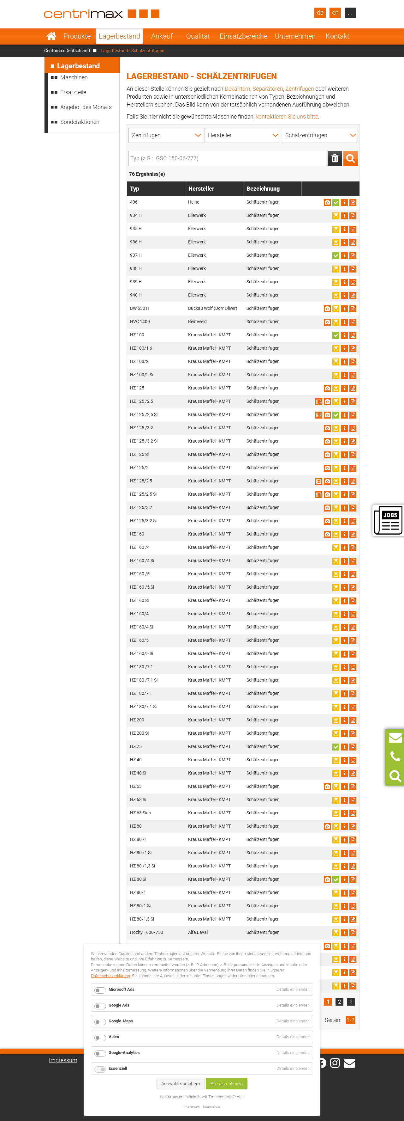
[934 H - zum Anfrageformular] (352, 215)
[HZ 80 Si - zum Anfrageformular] (352, 879)
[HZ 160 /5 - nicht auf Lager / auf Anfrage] (335, 574)
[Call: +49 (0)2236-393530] (395, 757)
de (320, 12)
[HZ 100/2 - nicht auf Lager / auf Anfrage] (335, 361)
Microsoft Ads (121, 989)
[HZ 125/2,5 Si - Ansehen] (318, 494)
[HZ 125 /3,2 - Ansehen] (344, 428)
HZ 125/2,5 (141, 480)
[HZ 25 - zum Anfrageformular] (352, 747)
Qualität (198, 36)
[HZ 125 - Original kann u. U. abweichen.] (327, 388)
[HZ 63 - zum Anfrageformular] (352, 786)
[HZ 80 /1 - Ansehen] (344, 839)
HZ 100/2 (139, 361)
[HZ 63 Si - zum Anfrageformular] (352, 800)
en (335, 12)
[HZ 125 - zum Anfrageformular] (352, 388)
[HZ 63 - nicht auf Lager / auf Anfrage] (335, 786)
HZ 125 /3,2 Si (143, 441)
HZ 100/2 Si (141, 374)
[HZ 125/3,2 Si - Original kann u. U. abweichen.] (327, 521)
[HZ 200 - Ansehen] (344, 720)
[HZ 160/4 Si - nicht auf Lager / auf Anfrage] (335, 627)
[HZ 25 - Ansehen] (344, 747)
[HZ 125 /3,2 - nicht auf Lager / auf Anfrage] (335, 428)
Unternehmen (295, 36)
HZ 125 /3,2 (141, 427)
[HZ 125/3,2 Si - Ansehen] (344, 521)
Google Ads (119, 1005)
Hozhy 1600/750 (146, 932)
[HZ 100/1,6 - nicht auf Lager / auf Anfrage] (335, 348)
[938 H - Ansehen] (344, 269)
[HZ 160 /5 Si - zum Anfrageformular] (352, 587)
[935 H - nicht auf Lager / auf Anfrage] (335, 229)
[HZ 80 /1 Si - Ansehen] (344, 853)
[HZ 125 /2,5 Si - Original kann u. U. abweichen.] (327, 415)
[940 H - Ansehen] (344, 295)
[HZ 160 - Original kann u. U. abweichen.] (327, 534)
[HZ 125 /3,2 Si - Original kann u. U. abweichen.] (327, 441)
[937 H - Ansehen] (344, 255)
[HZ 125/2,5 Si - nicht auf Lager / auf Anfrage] (335, 494)
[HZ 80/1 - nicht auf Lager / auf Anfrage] (335, 893)
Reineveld (197, 321)
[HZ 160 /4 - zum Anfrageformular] (352, 547)
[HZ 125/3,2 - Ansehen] (344, 508)
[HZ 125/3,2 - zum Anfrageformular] (352, 508)
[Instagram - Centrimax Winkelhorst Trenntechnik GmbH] (335, 1062)
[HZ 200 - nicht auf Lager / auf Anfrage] (335, 720)
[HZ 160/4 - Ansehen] (344, 614)
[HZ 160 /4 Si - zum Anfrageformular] (352, 561)
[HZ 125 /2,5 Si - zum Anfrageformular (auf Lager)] (335, 415)
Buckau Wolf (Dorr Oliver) (212, 308)
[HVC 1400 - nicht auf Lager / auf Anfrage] (335, 322)
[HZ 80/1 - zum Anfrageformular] (352, 893)
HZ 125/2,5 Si (143, 494)
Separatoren (267, 88)
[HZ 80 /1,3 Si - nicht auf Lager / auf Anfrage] (335, 866)
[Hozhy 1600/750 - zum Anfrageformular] (352, 932)
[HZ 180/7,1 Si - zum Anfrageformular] (352, 707)
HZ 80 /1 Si (141, 852)
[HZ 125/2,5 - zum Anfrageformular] (352, 481)
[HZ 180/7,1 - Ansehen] (344, 693)
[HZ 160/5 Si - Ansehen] (344, 654)
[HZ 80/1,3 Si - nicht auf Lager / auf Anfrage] (335, 919)
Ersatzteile (73, 92)
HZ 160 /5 (140, 573)
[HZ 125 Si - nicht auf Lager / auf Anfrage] (335, 454)
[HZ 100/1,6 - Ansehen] (344, 348)
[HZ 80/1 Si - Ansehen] (344, 906)
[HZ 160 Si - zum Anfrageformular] (352, 600)
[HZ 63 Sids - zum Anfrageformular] (352, 813)
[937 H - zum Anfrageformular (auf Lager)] (335, 255)
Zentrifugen (299, 88)
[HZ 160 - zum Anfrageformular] (352, 534)
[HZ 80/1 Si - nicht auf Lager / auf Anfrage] (335, 906)
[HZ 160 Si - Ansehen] (344, 600)
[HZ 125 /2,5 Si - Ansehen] (318, 415)
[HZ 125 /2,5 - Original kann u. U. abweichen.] (327, 401)
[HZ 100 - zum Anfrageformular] (352, 335)
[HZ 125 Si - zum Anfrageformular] (352, 454)
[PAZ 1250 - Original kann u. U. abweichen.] (327, 946)
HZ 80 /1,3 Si (142, 865)
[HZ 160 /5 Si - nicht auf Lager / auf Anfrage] (335, 587)
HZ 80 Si (138, 879)
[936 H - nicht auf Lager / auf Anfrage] (335, 242)
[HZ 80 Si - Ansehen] (344, 879)
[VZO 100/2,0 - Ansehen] (344, 986)
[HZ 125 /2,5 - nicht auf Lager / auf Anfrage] (335, 401)
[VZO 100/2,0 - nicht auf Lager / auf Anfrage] (335, 986)
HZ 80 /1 (138, 839)
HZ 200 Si (139, 733)
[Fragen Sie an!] (395, 738)
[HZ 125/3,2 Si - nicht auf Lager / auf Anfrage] (335, 521)
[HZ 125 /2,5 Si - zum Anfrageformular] (352, 415)
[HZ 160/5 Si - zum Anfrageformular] (352, 654)
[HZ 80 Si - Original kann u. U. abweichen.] (327, 879)
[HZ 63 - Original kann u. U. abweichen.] (327, 786)
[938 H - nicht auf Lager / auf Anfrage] (335, 269)
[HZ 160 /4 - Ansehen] (344, 547)
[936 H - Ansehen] (344, 242)
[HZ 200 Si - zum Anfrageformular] (352, 733)
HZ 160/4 (139, 613)
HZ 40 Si (138, 772)
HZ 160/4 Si (141, 626)
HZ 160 (137, 533)
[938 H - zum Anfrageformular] (352, 269)
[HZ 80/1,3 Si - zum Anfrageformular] (352, 919)
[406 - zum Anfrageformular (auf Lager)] (335, 202)
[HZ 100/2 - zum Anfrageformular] (352, 361)
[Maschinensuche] (395, 776)
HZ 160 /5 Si (142, 587)
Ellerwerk (197, 215)
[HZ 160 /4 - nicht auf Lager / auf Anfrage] (335, 547)
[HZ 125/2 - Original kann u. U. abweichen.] (327, 468)
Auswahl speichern (180, 1084)
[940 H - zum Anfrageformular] (352, 295)
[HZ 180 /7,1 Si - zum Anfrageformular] (352, 680)
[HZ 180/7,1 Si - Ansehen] (344, 707)
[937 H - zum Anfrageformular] (352, 255)
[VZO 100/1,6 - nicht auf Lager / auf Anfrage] (335, 959)
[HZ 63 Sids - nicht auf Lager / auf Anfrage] (335, 813)
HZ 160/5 (139, 640)
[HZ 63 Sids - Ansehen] (344, 813)
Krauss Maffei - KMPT (209, 334)
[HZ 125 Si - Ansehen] (344, 454)
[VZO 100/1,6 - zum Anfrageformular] (352, 959)
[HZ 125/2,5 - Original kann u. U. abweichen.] (327, 481)
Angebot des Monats (86, 107)
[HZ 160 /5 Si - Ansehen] (344, 587)
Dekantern (237, 88)
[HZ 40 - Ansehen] (344, 760)
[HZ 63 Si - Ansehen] (344, 800)
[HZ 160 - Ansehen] (344, 534)
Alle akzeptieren (227, 1084)
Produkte (77, 36)
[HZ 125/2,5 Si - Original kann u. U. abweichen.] (327, 494)
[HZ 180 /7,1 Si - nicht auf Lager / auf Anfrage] (335, 680)
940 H (136, 294)
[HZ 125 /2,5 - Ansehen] (318, 401)
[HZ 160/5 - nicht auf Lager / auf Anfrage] (335, 640)
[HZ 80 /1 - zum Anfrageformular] (352, 839)
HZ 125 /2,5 (141, 401)
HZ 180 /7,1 (141, 666)
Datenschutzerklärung (110, 975)
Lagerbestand (119, 36)
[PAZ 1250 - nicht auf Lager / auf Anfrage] (335, 946)
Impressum (63, 1060)
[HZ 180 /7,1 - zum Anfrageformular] (352, 667)
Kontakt (337, 36)
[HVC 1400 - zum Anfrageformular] (352, 322)
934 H (136, 215)
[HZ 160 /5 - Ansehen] (344, 574)
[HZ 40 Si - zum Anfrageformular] (352, 773)
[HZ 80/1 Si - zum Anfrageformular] (352, 906)
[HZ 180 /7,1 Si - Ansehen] (344, 680)
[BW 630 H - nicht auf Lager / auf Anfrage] (335, 308)
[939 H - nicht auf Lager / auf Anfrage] (335, 282)
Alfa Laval (198, 932)
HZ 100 (137, 334)
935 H (136, 228)
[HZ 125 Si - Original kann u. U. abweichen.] (327, 454)
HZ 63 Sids (140, 812)
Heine (193, 202)
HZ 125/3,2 (141, 507)
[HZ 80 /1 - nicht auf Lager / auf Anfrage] (335, 839)
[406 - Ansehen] (344, 202)
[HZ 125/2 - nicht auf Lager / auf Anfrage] (335, 468)
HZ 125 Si (139, 454)
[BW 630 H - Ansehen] (344, 308)
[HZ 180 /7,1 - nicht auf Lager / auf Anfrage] (335, 667)
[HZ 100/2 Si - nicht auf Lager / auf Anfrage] (335, 375)
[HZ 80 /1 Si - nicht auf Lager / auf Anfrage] (335, 853)
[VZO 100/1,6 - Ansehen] (344, 959)
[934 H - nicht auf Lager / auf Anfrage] (335, 215)
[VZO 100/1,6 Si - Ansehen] (344, 972)
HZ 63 (136, 786)
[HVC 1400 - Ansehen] (344, 322)
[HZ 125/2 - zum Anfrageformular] (352, 468)
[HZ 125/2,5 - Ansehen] (318, 481)
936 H (136, 241)
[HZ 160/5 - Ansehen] (344, 640)
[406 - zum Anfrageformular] (352, 202)
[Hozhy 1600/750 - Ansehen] (344, 932)
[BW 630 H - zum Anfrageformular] (352, 308)
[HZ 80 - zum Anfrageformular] (352, 826)
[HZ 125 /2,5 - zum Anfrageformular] (352, 401)
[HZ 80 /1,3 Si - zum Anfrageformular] (352, 866)
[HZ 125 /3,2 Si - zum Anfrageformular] (352, 441)
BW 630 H (139, 308)
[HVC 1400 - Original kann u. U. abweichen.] (327, 322)
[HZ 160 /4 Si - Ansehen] (344, 561)
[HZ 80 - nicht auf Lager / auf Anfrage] (335, 826)
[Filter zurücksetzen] (335, 158)
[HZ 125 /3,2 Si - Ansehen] (344, 441)
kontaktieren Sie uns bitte (287, 116)
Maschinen (74, 77)
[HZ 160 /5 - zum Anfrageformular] (352, 574)
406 (134, 202)
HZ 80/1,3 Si (142, 919)
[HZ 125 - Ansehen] (344, 388)
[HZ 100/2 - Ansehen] (344, 361)
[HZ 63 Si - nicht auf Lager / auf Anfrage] (335, 800)
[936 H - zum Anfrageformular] (352, 242)
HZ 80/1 (138, 892)
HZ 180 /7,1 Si (143, 680)
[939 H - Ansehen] (344, 282)
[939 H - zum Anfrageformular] (352, 282)
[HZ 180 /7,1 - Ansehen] (344, 667)
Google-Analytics (124, 1052)
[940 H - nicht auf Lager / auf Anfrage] (335, 295)
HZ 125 (137, 387)
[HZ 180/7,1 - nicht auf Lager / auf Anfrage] (335, 693)
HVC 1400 (140, 321)
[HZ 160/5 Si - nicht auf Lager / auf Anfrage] (335, 654)
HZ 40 (136, 759)
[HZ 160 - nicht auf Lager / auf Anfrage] (335, 534)
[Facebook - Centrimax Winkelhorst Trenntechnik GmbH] (321, 1063)
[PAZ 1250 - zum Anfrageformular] (352, 946)
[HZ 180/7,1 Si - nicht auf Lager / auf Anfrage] (335, 707)
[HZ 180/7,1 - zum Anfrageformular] (352, 693)
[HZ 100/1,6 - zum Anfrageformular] (352, 348)
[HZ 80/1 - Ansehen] (344, 893)
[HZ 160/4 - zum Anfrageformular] (352, 614)
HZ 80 (136, 826)
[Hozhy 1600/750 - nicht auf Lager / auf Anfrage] (335, 932)
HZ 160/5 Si (141, 653)
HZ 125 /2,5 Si (143, 414)
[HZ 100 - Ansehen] (344, 335)
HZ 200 (137, 719)
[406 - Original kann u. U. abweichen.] (327, 202)
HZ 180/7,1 (141, 693)
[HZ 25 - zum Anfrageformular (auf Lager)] (335, 747)
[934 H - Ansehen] (344, 215)
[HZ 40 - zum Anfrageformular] (352, 760)
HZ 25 (136, 746)
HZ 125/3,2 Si (143, 520)
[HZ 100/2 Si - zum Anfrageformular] (352, 375)
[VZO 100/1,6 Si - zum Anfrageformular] (352, 972)
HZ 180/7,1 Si (143, 706)
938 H (136, 268)
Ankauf (162, 36)
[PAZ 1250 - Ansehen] (344, 946)
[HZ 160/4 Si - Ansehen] (344, 627)
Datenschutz (211, 1106)
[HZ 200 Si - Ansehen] (344, 733)
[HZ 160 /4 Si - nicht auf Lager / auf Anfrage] (335, 561)
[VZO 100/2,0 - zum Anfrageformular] (352, 986)
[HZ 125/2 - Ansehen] (344, 468)
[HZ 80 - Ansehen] (344, 826)
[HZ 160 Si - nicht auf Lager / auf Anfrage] (335, 600)
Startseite (51, 36)
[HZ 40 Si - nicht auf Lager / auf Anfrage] (335, 773)
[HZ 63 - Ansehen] (344, 786)
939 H (136, 281)
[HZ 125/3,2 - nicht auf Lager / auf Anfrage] (335, 508)
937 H (136, 255)
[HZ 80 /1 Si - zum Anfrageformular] (352, 853)
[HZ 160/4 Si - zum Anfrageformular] (352, 627)
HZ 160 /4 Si (142, 560)
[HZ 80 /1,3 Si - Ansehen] (344, 866)
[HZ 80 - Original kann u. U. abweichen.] (327, 826)
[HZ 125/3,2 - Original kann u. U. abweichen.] (327, 508)
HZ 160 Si (139, 600)
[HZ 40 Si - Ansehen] (344, 773)
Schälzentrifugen (263, 202)
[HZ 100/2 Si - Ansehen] (344, 375)
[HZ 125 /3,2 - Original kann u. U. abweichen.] (327, 428)
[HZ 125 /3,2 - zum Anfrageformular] (352, 428)
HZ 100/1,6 (141, 348)
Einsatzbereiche (243, 36)
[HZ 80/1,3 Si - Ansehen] (344, 919)
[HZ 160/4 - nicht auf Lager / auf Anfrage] (335, 614)
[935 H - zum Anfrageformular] (352, 229)
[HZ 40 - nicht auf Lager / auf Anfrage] (335, 760)
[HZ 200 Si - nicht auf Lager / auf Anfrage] (335, 733)
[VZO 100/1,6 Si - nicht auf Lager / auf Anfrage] (335, 972)
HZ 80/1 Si (140, 905)
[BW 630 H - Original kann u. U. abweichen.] (327, 308)
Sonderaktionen (79, 122)
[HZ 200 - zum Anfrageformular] (352, 720)
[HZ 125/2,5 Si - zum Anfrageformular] (352, 494)
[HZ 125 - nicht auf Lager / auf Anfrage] (335, 388)
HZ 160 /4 (140, 547)
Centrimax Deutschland (67, 50)
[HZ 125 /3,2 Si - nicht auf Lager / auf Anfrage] (335, 441)
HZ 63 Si (138, 799)
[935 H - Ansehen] (344, 229)
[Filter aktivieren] (350, 158)
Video (114, 1036)
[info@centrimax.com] (349, 1062)
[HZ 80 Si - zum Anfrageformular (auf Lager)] (335, 879)
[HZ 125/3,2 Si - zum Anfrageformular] (352, 521)
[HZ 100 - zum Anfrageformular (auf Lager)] (335, 335)
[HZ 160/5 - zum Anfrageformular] (352, 640)
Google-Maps (121, 1021)
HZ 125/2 (139, 467)
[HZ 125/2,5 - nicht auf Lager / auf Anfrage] (335, 481)
